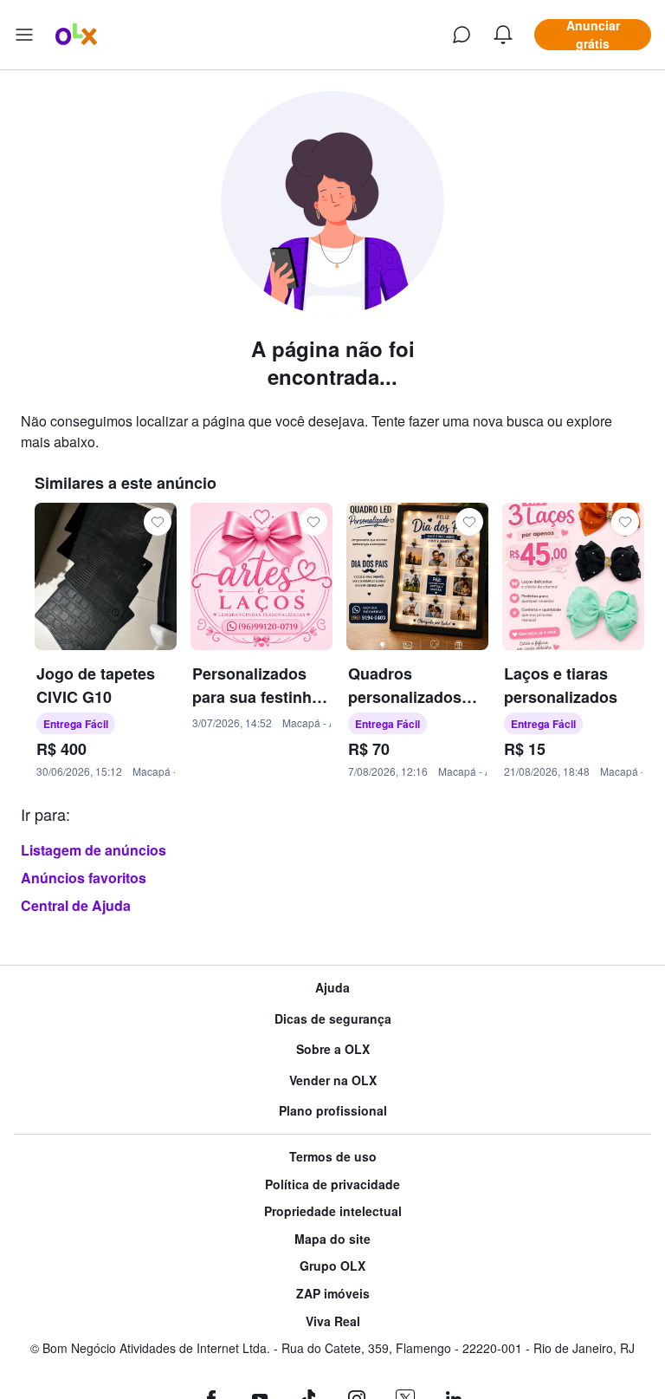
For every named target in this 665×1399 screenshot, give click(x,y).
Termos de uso (333, 1156)
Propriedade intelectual (333, 1211)
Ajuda (332, 987)
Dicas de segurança (332, 1019)
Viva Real (333, 1321)
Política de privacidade (332, 1184)
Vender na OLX (333, 1080)
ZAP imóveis (333, 1293)
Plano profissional (333, 1111)
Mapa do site (332, 1239)
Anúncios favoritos (83, 878)
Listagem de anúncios (93, 850)
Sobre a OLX (333, 1049)
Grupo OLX (332, 1266)
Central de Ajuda (76, 905)
